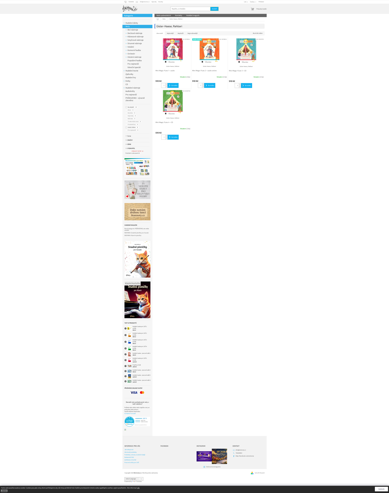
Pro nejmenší (133, 64)
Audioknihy (130, 91)
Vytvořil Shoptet (260, 473)
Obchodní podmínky (130, 452)
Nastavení (4, 491)
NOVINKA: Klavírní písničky (132, 235)
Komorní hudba (134, 50)
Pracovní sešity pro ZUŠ (131, 463)
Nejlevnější (170, 33)
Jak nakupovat (128, 450)
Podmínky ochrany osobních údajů (134, 455)
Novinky (160, 2)
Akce (130, 110)
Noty (127, 26)
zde (138, 488)
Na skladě (132, 107)
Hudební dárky (131, 23)
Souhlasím (381, 489)
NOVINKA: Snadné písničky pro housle (136, 232)
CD (126, 84)
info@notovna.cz (241, 450)
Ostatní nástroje (134, 57)
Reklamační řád (129, 457)
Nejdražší (180, 33)
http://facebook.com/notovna (245, 456)
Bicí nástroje (133, 29)
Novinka (131, 113)
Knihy (127, 81)
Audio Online (133, 127)
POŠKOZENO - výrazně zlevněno (135, 99)
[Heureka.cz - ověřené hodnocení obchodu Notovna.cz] (137, 422)
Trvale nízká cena (134, 122)
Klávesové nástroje (135, 36)
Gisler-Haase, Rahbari (172, 66)
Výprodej (154, 2)
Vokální (131, 47)
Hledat (214, 9)
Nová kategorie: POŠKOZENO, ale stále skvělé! (136, 229)
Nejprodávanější (193, 33)
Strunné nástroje (135, 43)
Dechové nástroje (135, 33)
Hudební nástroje (132, 87)
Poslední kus (133, 125)
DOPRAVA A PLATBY (130, 460)
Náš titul (131, 119)
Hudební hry (130, 77)
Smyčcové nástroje (135, 40)
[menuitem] (163, 15)
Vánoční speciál (134, 67)
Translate (139, 481)
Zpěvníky (129, 74)
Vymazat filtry (136, 151)
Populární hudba (135, 60)
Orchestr (131, 53)
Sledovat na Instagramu (213, 467)
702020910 (239, 453)
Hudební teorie (131, 70)
